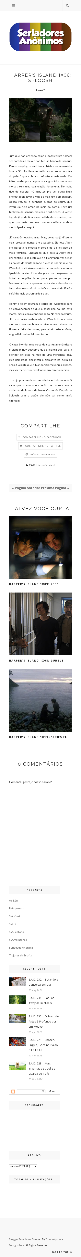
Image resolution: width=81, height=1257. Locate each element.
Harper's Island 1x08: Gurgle (36, 660)
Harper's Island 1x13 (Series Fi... (39, 737)
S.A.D (12, 924)
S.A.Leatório (16, 931)
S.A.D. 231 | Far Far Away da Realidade (41, 1000)
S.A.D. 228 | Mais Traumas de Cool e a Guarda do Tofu (42, 1068)
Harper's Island (46, 465)
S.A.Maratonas (18, 939)
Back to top (60, 1252)
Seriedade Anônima (21, 947)
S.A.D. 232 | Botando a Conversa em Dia (43, 982)
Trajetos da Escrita (20, 955)
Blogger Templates (20, 1239)
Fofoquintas (16, 908)
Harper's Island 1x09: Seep (34, 584)
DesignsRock (16, 1245)
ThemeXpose (54, 1239)
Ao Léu (13, 900)
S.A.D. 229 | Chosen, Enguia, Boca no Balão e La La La (43, 1045)
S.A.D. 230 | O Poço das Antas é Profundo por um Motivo (44, 1021)
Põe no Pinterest (42, 454)
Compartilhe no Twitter (43, 445)
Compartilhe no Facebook (41, 437)
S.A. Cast (14, 916)
